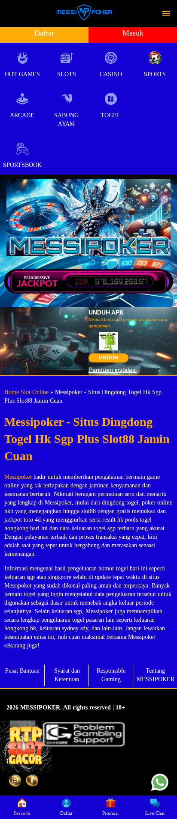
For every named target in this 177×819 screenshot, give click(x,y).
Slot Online (35, 392)
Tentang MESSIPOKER (155, 675)
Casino (111, 74)
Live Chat (155, 813)
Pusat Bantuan (22, 671)
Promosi (110, 813)
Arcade (22, 115)
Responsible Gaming (111, 675)
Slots (66, 74)
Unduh (108, 358)
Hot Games (22, 74)
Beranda (22, 813)
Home (11, 392)
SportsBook (22, 165)
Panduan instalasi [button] (112, 369)
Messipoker (18, 477)
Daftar (44, 33)
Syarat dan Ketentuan (67, 675)
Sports (155, 74)
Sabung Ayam (66, 119)
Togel (111, 115)
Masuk (132, 33)
